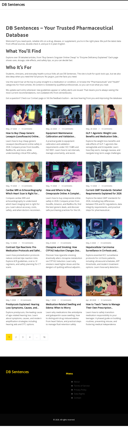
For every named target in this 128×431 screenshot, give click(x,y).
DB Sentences (13, 4)
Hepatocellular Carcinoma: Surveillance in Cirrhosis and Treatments (101, 249)
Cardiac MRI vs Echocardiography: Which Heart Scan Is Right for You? (24, 192)
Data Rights (79, 393)
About (77, 381)
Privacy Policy (80, 389)
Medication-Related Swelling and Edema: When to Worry (63, 306)
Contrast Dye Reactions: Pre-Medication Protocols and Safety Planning (23, 249)
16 (44, 337)
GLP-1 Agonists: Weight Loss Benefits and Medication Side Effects (101, 135)
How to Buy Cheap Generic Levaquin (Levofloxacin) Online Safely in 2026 (22, 135)
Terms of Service (82, 385)
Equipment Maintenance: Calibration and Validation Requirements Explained (60, 135)
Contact (77, 397)
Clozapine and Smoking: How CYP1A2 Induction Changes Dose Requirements (63, 249)
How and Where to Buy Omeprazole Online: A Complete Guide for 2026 (63, 192)
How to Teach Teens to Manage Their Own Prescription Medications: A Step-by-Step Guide (103, 306)
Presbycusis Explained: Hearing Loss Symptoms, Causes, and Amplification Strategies (22, 306)
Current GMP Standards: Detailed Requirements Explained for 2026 (104, 192)
